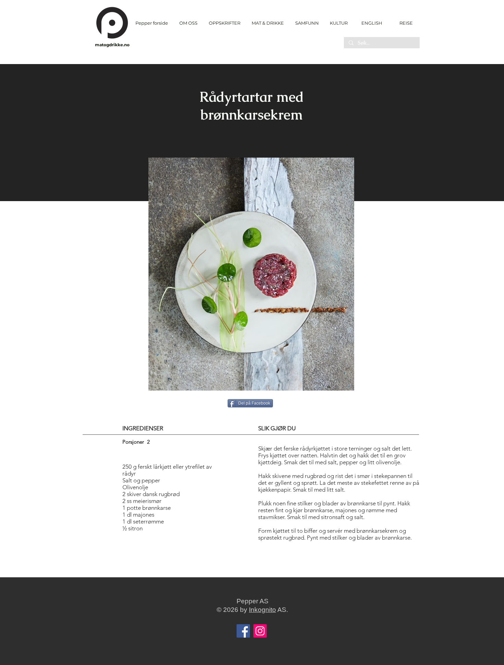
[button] (224, 23)
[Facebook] (243, 631)
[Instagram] (260, 631)
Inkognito (262, 609)
